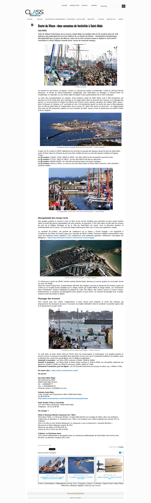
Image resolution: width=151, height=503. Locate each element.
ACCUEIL (29, 19)
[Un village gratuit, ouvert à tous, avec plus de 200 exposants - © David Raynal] (81, 168)
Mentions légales (76, 486)
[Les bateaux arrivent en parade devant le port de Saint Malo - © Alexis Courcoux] (81, 113)
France (40, 483)
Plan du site (70, 493)
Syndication (80, 493)
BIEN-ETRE (91, 19)
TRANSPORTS (71, 19)
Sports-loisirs (108, 483)
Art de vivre (71, 483)
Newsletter (74, 5)
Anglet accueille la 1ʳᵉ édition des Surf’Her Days (109, 477)
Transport (81, 483)
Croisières (97, 483)
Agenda (94, 5)
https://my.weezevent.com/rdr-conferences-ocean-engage (70, 238)
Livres (98, 486)
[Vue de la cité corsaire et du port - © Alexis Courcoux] (81, 240)
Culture (89, 483)
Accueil (64, 5)
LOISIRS (120, 19)
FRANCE (39, 19)
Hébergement (61, 483)
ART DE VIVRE (81, 19)
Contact (84, 5)
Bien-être (65, 486)
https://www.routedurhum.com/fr (64, 370)
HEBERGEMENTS (60, 19)
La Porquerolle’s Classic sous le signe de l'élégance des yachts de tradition (52, 477)
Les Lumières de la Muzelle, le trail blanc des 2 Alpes (81, 477)
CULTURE (101, 19)
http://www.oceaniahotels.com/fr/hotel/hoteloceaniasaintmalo (63, 398)
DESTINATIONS (49, 19)
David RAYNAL (42, 30)
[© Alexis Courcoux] (80, 44)
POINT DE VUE (111, 19)
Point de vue (89, 486)
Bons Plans (119, 483)
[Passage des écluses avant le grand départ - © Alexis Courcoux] (81, 308)
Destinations (49, 483)
